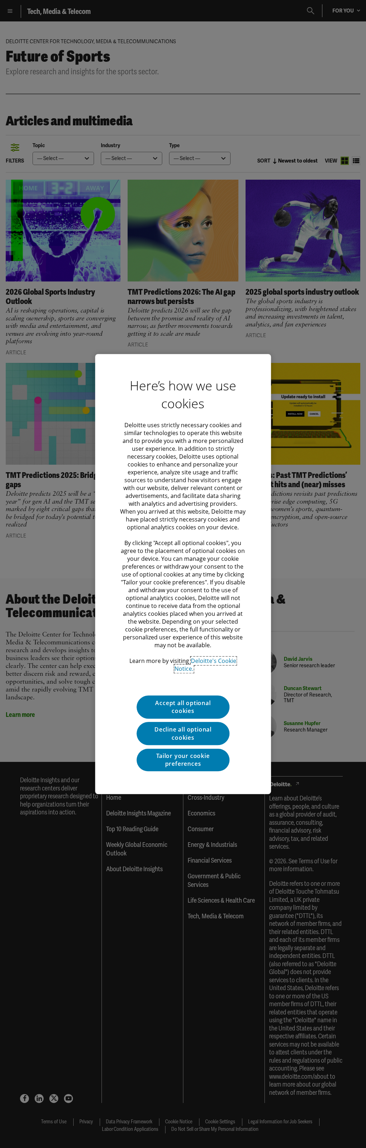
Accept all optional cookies (183, 707)
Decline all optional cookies (183, 734)
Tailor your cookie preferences (182, 760)
